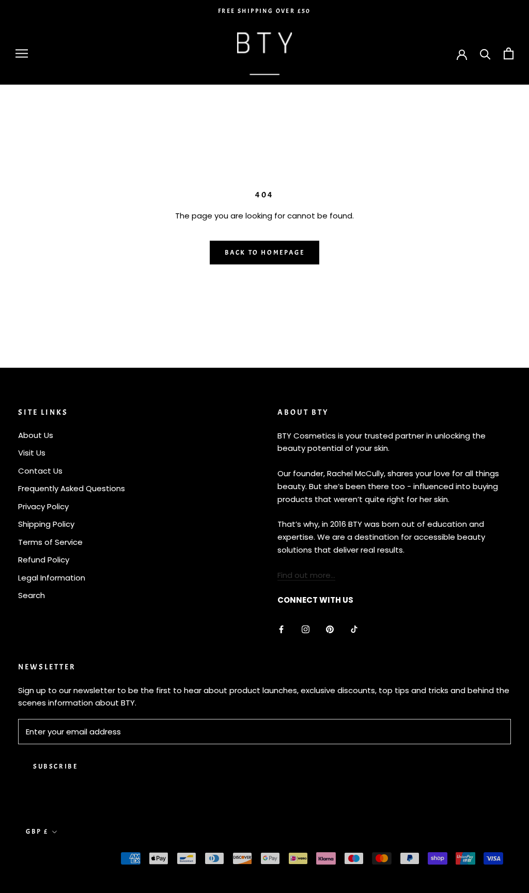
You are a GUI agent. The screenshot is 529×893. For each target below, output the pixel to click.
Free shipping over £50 (264, 11)
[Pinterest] (330, 628)
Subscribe (55, 766)
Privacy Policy (43, 506)
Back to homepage (265, 252)
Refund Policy (43, 559)
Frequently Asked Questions (71, 488)
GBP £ (37, 831)
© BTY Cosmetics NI (67, 859)
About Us (35, 435)
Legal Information (51, 577)
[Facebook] (281, 628)
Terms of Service (50, 542)
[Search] (485, 53)
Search (31, 595)
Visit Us (31, 452)
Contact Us (40, 470)
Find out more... (306, 575)
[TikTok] (354, 628)
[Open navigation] (21, 53)
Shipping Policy (46, 524)
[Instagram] (305, 628)
